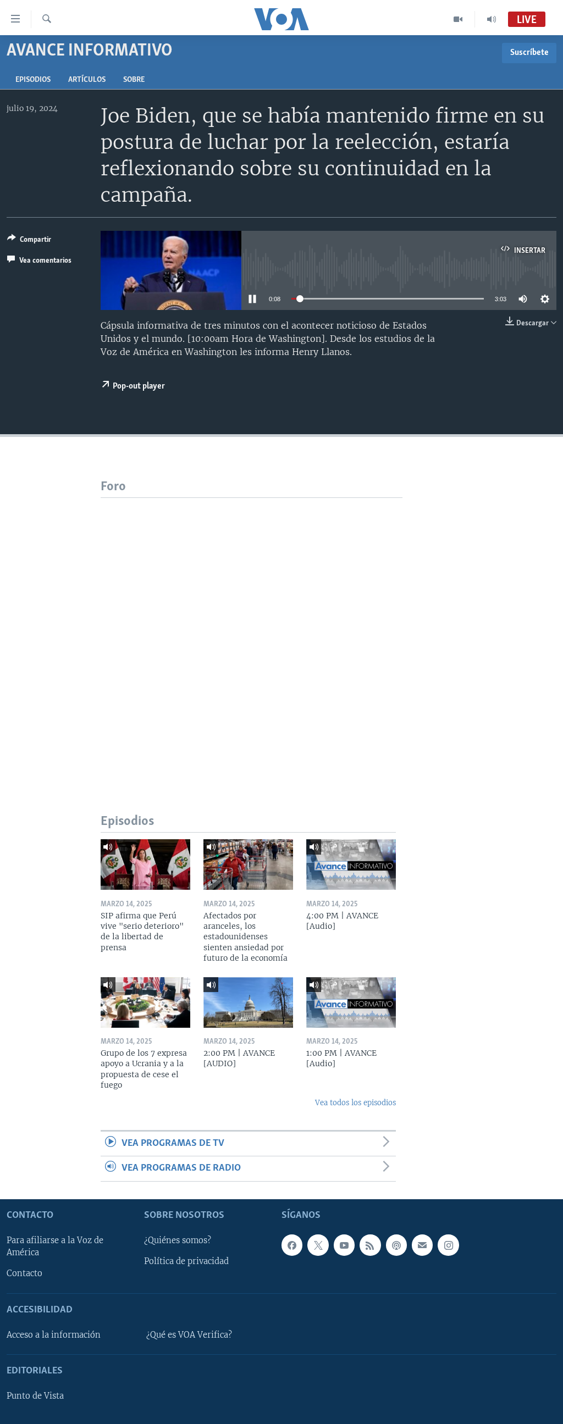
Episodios (33, 80)
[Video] (458, 19)
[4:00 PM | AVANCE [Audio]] (351, 864)
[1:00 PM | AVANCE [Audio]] (351, 1002)
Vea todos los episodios (355, 1102)
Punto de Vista (35, 1396)
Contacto (24, 1273)
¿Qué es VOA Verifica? (189, 1335)
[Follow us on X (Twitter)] (317, 1244)
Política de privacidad (186, 1261)
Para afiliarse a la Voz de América (55, 1246)
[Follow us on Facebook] (292, 1244)
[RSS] (370, 1244)
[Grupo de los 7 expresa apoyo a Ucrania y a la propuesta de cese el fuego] (145, 1002)
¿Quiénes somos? (177, 1240)
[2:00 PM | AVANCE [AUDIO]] (248, 1002)
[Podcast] (396, 1244)
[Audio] (491, 19)
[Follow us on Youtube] (344, 1244)
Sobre (134, 80)
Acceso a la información (54, 1335)
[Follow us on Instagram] (448, 1244)
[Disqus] (251, 635)
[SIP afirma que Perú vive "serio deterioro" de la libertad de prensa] (145, 864)
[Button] (29, 241)
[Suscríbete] (422, 1244)
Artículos (87, 80)
